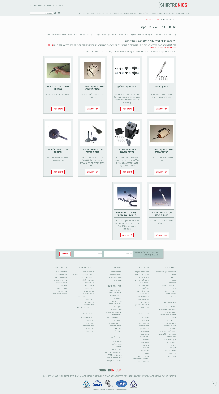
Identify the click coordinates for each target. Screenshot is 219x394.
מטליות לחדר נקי (143, 291)
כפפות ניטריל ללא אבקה (167, 334)
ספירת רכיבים (89, 291)
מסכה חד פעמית (143, 356)
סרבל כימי (145, 353)
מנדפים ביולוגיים (115, 274)
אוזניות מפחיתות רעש (141, 359)
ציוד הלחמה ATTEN (114, 358)
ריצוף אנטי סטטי (115, 290)
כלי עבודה (117, 298)
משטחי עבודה (116, 309)
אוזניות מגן (145, 331)
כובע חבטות (144, 334)
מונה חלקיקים (89, 299)
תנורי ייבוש (90, 323)
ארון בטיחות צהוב (170, 339)
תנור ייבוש (172, 353)
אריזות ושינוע (116, 301)
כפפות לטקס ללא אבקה (167, 331)
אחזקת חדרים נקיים (60, 294)
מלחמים (118, 347)
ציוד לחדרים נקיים (60, 280)
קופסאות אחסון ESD (114, 317)
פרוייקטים (100, 13)
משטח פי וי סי (171, 342)
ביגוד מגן (146, 345)
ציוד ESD (118, 328)
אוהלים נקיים (144, 283)
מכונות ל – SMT (88, 280)
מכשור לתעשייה (156, 13)
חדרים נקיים (169, 13)
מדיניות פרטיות (170, 291)
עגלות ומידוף (116, 315)
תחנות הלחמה (116, 350)
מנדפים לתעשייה (115, 277)
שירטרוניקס (170, 267)
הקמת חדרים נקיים (142, 272)
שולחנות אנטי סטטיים (113, 312)
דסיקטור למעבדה (87, 277)
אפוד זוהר (145, 320)
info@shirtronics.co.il (53, 5)
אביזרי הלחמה (116, 344)
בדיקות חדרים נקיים (142, 274)
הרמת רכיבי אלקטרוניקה (158, 27)
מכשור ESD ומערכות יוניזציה (83, 274)
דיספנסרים (145, 302)
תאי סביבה (90, 328)
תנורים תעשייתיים (87, 317)
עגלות (174, 317)
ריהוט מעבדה (171, 307)
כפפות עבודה (144, 326)
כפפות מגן (172, 328)
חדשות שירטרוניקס (169, 285)
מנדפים (117, 267)
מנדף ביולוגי (62, 291)
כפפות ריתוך (144, 328)
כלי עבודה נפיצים (115, 323)
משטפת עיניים (143, 323)
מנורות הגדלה (89, 305)
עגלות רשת (172, 356)
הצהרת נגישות (171, 294)
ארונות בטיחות (171, 323)
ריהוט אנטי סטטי (115, 304)
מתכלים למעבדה (170, 320)
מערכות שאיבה (88, 272)
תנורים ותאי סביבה (85, 313)
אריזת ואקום (89, 288)
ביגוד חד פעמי (171, 337)
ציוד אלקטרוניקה (167, 19)
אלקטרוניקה (143, 13)
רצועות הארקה (116, 320)
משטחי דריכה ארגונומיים (167, 309)
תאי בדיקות (90, 331)
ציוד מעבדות (170, 302)
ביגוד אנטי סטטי (115, 296)
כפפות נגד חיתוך (143, 361)
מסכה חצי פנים (143, 317)
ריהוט (108, 13)
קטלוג (174, 280)
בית (187, 13)
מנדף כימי (172, 348)
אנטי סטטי (180, 13)
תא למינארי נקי (170, 350)
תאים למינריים (143, 285)
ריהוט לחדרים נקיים (142, 280)
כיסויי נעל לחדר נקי (142, 305)
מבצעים (173, 277)
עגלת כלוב (117, 331)
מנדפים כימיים (116, 272)
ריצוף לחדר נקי (143, 296)
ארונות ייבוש (89, 285)
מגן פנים (146, 348)
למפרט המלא (161, 109)
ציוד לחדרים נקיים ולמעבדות (166, 272)
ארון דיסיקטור (62, 288)
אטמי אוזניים (144, 337)
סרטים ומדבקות (115, 326)
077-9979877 (36, 5)
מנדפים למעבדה (170, 326)
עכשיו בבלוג (61, 267)
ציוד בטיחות (117, 13)
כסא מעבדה (62, 285)
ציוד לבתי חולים (130, 13)
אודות (174, 274)
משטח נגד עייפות (170, 312)
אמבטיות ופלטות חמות (113, 352)
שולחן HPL (145, 307)
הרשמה (65, 254)
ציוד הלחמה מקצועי (114, 361)
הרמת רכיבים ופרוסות (86, 296)
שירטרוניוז (90, 13)
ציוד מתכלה (144, 294)
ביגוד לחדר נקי (143, 277)
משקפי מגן (145, 350)
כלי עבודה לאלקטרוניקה (85, 307)
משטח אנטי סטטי (115, 293)
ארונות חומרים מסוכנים (167, 315)
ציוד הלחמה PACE (114, 355)
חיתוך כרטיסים (88, 294)
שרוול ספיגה (144, 342)
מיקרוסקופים (89, 302)
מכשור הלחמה (116, 341)
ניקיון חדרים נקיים (142, 299)
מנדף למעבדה (61, 283)
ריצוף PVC (117, 307)
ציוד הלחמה (115, 337)
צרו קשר (81, 13)
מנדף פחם (117, 280)
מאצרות (173, 345)
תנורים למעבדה (88, 326)
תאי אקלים (90, 320)
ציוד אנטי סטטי (114, 286)
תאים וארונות (89, 283)
